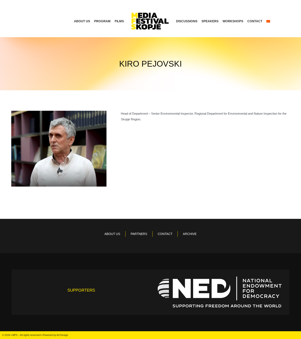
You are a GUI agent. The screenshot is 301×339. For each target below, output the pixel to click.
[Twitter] (289, 335)
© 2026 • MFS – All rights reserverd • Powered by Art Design (35, 335)
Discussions (186, 21)
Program (102, 21)
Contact (254, 21)
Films (119, 21)
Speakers (209, 21)
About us (82, 21)
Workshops (233, 21)
